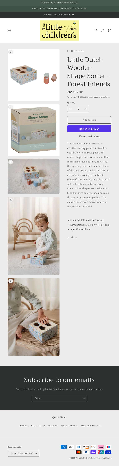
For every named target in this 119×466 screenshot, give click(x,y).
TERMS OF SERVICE (91, 425)
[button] (9, 30)
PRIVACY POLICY (69, 425)
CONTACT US (38, 425)
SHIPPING (23, 425)
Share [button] (74, 237)
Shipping (84, 97)
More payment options (89, 136)
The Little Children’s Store (85, 458)
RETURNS (53, 425)
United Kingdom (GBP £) (22, 453)
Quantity (71, 102)
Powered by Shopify (103, 458)
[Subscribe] (83, 398)
